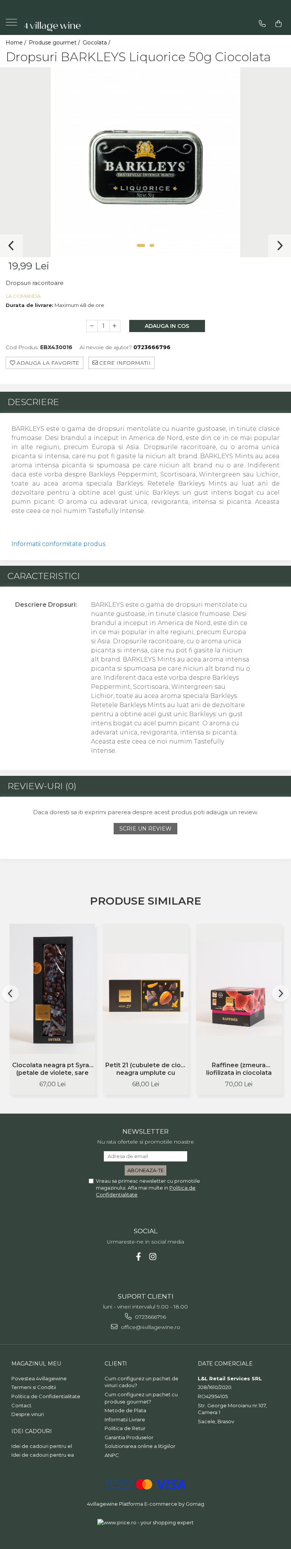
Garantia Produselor (129, 1437)
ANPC (112, 1455)
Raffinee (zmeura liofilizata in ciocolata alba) (239, 1070)
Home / (17, 42)
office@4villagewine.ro (149, 1327)
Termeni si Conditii (33, 1387)
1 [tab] (141, 245)
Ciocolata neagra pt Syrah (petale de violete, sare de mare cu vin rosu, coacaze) (52, 1070)
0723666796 (149, 1316)
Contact (21, 1405)
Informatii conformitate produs (58, 543)
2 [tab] (152, 245)
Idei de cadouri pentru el (41, 1446)
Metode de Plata (125, 1410)
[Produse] (12, 24)
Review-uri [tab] (42, 786)
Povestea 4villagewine (39, 1378)
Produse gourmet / (55, 42)
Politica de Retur (125, 1428)
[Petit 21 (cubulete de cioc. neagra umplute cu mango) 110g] (145, 989)
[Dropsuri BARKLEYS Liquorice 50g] (145, 162)
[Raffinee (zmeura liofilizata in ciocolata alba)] (239, 989)
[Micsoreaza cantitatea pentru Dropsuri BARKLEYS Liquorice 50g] (92, 326)
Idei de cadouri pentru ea (42, 1455)
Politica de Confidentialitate (45, 1396)
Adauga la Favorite (47, 362)
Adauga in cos (167, 326)
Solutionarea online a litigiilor (140, 1446)
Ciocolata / (97, 42)
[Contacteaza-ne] (262, 23)
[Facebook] (138, 1256)
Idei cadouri (31, 1431)
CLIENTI (116, 1363)
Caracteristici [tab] (44, 576)
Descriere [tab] (33, 402)
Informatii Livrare (125, 1419)
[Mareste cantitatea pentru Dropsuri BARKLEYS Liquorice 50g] (114, 326)
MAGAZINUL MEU (36, 1363)
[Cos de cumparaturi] (278, 23)
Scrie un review (145, 828)
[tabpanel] (145, 162)
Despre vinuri (27, 1414)
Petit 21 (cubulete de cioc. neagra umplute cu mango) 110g (145, 1070)
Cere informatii (124, 362)
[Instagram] (153, 1256)
